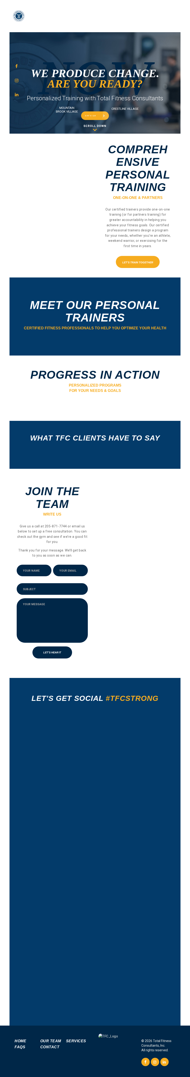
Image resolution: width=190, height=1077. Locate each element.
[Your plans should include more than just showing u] (47, 918)
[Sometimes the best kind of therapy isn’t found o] (95, 780)
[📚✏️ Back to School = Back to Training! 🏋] (143, 939)
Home (20, 1041)
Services (76, 1041)
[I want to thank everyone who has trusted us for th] (47, 749)
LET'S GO (90, 116)
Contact (50, 1047)
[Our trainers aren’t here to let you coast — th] (143, 772)
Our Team (50, 1041)
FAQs (20, 1047)
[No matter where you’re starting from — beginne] (95, 903)
